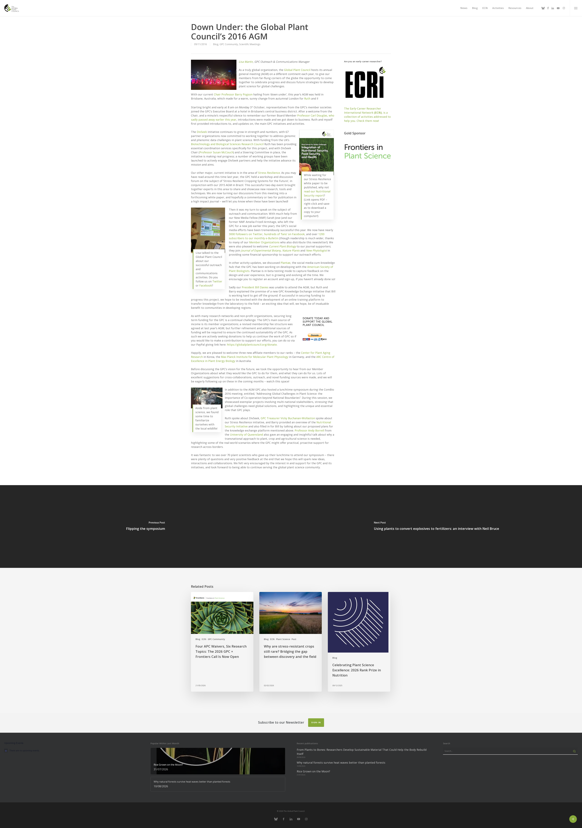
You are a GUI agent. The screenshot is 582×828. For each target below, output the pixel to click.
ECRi (204, 639)
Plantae (285, 263)
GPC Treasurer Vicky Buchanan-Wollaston (288, 418)
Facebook (205, 285)
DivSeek (202, 132)
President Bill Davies (255, 287)
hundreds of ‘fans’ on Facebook (284, 234)
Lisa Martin (246, 61)
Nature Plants (291, 250)
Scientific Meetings (249, 44)
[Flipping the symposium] (145, 526)
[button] (576, 8)
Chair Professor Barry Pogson (233, 94)
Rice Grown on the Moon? (313, 771)
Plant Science (283, 639)
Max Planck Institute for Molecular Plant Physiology (254, 357)
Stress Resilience (269, 173)
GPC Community (229, 44)
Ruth (307, 98)
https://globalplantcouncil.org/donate (252, 344)
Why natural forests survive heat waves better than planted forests (341, 762)
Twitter (217, 281)
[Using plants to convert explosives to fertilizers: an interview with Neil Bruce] (436, 526)
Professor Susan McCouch (216, 152)
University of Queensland (246, 434)
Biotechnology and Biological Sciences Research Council (227, 144)
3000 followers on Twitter (246, 234)
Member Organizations (264, 242)
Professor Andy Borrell (309, 430)
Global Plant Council (297, 70)
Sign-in (316, 722)
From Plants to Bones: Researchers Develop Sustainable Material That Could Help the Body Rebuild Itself (361, 752)
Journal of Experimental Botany (261, 250)
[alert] (71, 750)
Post (294, 639)
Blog (215, 44)
